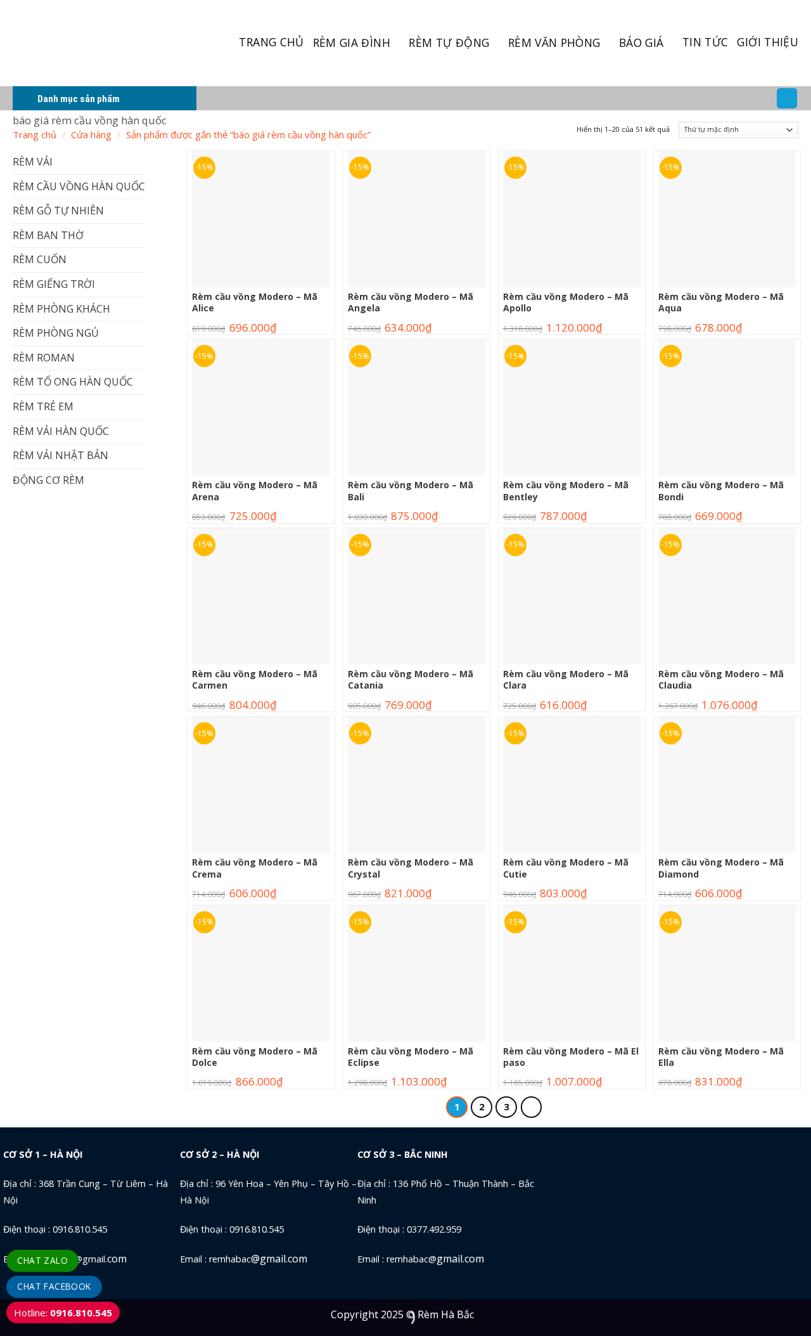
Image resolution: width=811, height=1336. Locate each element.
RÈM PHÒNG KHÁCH (61, 309)
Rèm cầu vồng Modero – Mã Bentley (566, 490)
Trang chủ (34, 134)
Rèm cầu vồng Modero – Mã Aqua (721, 302)
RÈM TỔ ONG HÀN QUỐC (73, 382)
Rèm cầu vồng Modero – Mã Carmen (254, 679)
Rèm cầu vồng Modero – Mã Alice (254, 302)
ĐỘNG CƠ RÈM (48, 480)
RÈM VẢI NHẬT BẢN (60, 455)
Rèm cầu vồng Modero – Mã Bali (410, 490)
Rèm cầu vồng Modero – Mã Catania (410, 679)
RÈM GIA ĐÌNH (351, 42)
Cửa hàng (91, 134)
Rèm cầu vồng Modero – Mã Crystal (410, 868)
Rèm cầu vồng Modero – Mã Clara (566, 679)
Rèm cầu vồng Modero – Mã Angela (410, 302)
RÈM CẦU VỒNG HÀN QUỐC (79, 186)
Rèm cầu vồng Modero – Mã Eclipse (410, 1057)
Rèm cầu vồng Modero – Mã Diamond (721, 868)
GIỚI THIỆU (767, 41)
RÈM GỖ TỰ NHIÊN (58, 210)
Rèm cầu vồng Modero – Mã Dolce (254, 1057)
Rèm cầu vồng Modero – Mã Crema (254, 868)
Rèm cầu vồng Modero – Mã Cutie (566, 868)
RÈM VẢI (33, 162)
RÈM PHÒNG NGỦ (56, 333)
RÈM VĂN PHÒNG (554, 42)
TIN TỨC (705, 41)
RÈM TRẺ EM (43, 406)
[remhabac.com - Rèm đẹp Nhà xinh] (85, 43)
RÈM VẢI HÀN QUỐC (61, 431)
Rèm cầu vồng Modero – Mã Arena (254, 490)
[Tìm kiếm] (787, 98)
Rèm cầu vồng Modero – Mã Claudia (721, 679)
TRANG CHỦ (271, 41)
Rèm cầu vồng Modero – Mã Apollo (566, 302)
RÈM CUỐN (40, 259)
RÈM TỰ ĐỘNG (449, 42)
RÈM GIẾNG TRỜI (54, 284)
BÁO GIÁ (641, 42)
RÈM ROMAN (44, 358)
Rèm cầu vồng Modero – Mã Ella (721, 1057)
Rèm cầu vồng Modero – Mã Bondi (721, 490)
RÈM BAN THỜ (48, 235)
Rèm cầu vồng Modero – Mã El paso (571, 1057)
